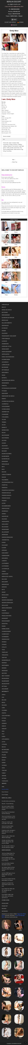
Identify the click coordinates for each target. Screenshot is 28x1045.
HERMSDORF (5, 534)
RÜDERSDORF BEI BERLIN (8, 396)
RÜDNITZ (4, 398)
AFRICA (3, 694)
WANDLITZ (4, 427)
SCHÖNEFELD (5, 404)
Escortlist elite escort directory (8, 801)
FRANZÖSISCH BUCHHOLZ (8, 490)
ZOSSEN (4, 443)
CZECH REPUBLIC (6, 715)
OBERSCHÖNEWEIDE (7, 607)
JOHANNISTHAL (5, 539)
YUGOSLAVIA (5, 781)
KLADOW (4, 547)
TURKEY (4, 773)
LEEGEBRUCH (5, 362)
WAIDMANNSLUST (6, 660)
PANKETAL (4, 385)
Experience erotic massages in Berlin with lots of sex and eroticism (8, 832)
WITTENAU (4, 686)
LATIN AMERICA (5, 739)
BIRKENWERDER (6, 315)
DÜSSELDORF (5, 903)
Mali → (14, 159)
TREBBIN (4, 422)
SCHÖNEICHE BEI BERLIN (8, 401)
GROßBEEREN (5, 343)
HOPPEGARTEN (5, 354)
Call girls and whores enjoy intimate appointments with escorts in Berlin (7, 842)
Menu (15, 19)
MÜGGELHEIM (5, 594)
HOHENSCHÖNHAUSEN (7, 537)
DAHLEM (4, 477)
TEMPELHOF (5, 652)
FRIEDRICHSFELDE (6, 492)
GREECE (4, 726)
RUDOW (3, 626)
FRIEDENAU (4, 487)
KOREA (3, 736)
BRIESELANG (5, 320)
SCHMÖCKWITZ (5, 634)
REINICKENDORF (6, 621)
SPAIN (3, 767)
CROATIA (4, 713)
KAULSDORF (5, 545)
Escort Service (5, 791)
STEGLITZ (4, 647)
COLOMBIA (4, 710)
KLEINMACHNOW (6, 359)
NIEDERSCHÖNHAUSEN (7, 602)
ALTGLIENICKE (5, 448)
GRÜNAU (4, 513)
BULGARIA (4, 705)
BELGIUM (4, 699)
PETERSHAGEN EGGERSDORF (9, 388)
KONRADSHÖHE (5, 555)
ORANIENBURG (5, 383)
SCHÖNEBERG (5, 636)
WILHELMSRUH (5, 678)
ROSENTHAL (5, 623)
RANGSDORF (5, 393)
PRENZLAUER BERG (6, 615)
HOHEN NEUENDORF (7, 351)
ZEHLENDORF (5, 688)
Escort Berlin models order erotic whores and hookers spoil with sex (7, 896)
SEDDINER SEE (5, 411)
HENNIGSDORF (5, 349)
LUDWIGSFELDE (5, 364)
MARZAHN (4, 587)
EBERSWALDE (5, 325)
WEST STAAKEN (5, 675)
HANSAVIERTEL (5, 521)
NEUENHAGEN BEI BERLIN (8, 380)
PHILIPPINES (5, 752)
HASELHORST (5, 524)
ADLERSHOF (5, 445)
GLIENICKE (4, 341)
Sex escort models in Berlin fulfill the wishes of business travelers (8, 808)
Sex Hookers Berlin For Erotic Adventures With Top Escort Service (8, 869)
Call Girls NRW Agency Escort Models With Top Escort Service (8, 875)
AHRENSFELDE (5, 304)
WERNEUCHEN (5, 430)
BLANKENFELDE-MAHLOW (8, 317)
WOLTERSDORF (5, 435)
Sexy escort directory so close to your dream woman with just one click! (8, 818)
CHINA (3, 707)
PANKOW (4, 610)
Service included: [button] (7, 136)
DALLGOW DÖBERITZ (7, 322)
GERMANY (4, 723)
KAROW (3, 542)
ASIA (3, 697)
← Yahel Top (14, 162)
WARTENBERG (5, 665)
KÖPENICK (4, 550)
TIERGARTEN (5, 655)
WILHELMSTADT (5, 683)
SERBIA (3, 762)
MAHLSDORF (5, 581)
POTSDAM (4, 390)
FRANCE (4, 720)
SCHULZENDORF (6, 406)
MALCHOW (4, 579)
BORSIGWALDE (5, 464)
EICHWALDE (5, 328)
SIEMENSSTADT (5, 639)
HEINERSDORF (5, 529)
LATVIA (3, 741)
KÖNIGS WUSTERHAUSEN (8, 356)
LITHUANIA (4, 744)
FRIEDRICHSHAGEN (6, 495)
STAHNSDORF (5, 414)
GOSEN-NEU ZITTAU (6, 346)
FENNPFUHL (5, 485)
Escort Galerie (5, 794)
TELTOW (4, 419)
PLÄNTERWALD (5, 613)
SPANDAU (4, 641)
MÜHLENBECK (5, 372)
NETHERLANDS (5, 749)
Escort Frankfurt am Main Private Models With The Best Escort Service (8, 859)
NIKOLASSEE (5, 605)
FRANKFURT (5, 906)
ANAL (3, 786)
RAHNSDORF (5, 618)
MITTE (3, 589)
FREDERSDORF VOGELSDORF (9, 336)
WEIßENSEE (5, 670)
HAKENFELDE (5, 516)
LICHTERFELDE (5, 568)
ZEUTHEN (4, 440)
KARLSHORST (5, 553)
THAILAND (4, 770)
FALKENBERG (5, 479)
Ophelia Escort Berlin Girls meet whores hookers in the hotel (8, 884)
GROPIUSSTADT (5, 508)
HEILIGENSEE (5, 526)
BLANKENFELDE (5, 458)
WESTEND (4, 673)
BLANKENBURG (5, 456)
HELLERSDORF (5, 532)
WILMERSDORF (5, 681)
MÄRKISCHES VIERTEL (7, 576)
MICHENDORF (5, 367)
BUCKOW (4, 471)
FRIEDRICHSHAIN (6, 498)
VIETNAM (4, 778)
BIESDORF (4, 451)
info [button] (4, 139)
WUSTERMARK (5, 437)
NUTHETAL (4, 377)
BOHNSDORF (5, 461)
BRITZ (3, 466)
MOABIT (4, 592)
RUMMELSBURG (5, 628)
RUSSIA (3, 760)
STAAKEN (4, 644)
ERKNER (4, 330)
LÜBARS (4, 571)
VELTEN (4, 424)
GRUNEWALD (5, 511)
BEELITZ (4, 307)
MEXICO (4, 747)
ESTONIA (4, 718)
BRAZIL (3, 702)
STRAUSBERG (5, 417)
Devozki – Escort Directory (7, 803)
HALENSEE (4, 519)
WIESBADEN (5, 911)
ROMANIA (4, 757)
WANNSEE (4, 662)
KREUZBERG (5, 558)
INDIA (3, 731)
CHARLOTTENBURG (6, 474)
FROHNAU (4, 500)
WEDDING (4, 668)
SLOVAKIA (4, 765)
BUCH (3, 469)
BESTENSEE (5, 312)
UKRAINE (4, 775)
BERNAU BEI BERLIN (7, 309)
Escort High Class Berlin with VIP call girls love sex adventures (8, 890)
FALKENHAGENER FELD (7, 482)
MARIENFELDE (5, 584)
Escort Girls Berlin (10, 22)
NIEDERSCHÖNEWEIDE (7, 600)
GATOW (3, 503)
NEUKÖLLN (4, 597)
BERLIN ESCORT (14, 2)
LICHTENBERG (5, 563)
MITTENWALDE (5, 369)
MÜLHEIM (4, 908)
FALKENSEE (5, 333)
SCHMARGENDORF (6, 631)
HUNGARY (4, 728)
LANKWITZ (4, 560)
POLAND (4, 754)
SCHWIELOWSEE (6, 409)
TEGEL (3, 649)
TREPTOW (4, 657)
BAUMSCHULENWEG (6, 453)
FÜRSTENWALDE (6, 338)
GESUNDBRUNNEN (6, 506)
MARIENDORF (5, 573)
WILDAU (4, 432)
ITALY (3, 733)
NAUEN (3, 375)
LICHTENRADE (5, 566)
